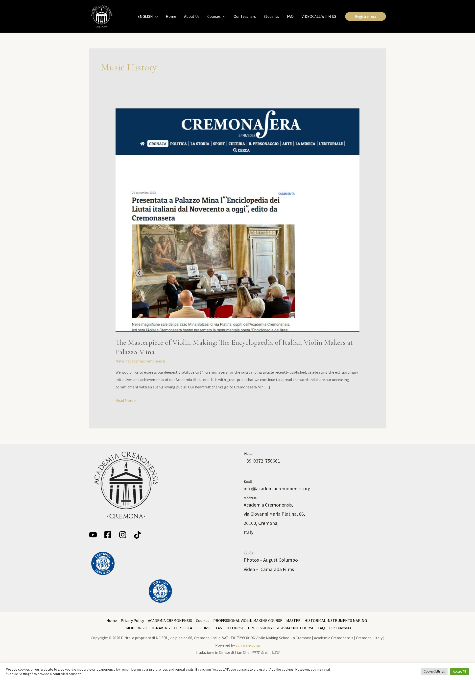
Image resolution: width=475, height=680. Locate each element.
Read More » (126, 400)
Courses (202, 620)
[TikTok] (138, 535)
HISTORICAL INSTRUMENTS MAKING (336, 620)
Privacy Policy (132, 620)
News (120, 361)
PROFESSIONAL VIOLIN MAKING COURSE (247, 620)
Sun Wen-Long (248, 645)
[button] (155, 16)
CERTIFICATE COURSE (193, 627)
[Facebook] (108, 535)
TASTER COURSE (229, 627)
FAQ (321, 627)
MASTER (293, 620)
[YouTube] (93, 535)
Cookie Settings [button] (434, 671)
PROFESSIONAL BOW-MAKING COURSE (281, 627)
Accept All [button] (459, 671)
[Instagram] (123, 535)
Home (111, 620)
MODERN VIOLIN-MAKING (148, 627)
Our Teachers (340, 627)
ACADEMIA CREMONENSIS (170, 620)
